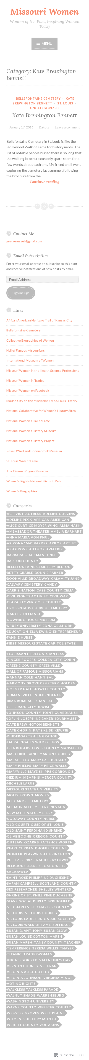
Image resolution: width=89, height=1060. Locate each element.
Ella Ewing (40, 631)
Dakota (44, 127)
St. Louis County (41, 913)
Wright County (22, 1025)
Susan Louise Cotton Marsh (34, 936)
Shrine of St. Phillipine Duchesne (39, 895)
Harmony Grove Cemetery (33, 683)
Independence (47, 695)
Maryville (16, 771)
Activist (15, 514)
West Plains (53, 1013)
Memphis (31, 777)
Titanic (14, 954)
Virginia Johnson (24, 978)
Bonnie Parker (49, 573)
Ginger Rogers (21, 660)
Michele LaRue (20, 783)
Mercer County (57, 777)
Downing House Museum (31, 620)
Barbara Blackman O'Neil (32, 555)
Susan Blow (55, 930)
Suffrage (61, 925)
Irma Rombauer (22, 701)
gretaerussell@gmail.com (24, 241)
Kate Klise (43, 730)
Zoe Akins (49, 1025)
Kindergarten (21, 736)
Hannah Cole (20, 677)
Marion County (55, 754)
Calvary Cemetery (25, 584)
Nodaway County (24, 819)
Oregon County (49, 836)
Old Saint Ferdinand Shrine (34, 830)
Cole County (48, 602)
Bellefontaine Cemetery (38, 98)
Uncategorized (44, 108)
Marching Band (22, 754)
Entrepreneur (67, 631)
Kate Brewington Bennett (44, 115)
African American (51, 520)
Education (17, 631)
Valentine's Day (55, 960)
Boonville (17, 578)
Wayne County (21, 1007)
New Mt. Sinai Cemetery (30, 813)
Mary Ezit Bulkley (48, 760)
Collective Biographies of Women (30, 340)
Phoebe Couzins (51, 848)
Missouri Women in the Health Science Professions (42, 370)
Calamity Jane (65, 578)
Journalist (66, 718)
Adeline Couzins (59, 514)
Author (37, 549)
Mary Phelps (19, 766)
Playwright (36, 854)
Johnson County (24, 713)
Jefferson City (21, 707)
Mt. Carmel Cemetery (27, 801)
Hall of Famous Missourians (25, 350)
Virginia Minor (58, 978)
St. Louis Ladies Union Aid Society (40, 919)
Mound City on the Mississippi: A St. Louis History (41, 401)
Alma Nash (70, 525)
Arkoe (55, 543)
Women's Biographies (21, 491)
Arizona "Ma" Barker (27, 543)
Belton (64, 567)
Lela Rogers (18, 748)
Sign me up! (21, 293)
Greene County (22, 665)
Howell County (49, 689)
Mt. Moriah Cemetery (28, 807)
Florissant (18, 654)
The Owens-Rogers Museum (27, 471)
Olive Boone (19, 836)
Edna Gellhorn (58, 626)
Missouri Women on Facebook (27, 390)
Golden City (49, 660)
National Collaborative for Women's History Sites (41, 411)
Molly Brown (20, 795)
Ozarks (31, 842)
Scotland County (58, 883)
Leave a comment (67, 127)
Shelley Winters (55, 889)
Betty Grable (20, 573)
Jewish (44, 707)
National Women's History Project (30, 441)
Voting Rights (21, 983)
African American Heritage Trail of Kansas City (39, 320)
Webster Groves (23, 1013)
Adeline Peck (19, 520)
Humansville (19, 695)
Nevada (57, 807)
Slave (12, 901)
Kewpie (61, 730)
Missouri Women (44, 11)
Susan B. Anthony (24, 930)
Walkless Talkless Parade (32, 989)
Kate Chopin (19, 730)
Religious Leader (23, 866)
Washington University (30, 1001)
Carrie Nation (21, 590)
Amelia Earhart (66, 531)
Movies (42, 795)
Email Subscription (30, 255)
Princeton (59, 854)
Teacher (72, 942)
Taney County (48, 942)
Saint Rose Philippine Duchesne (38, 877)
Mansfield (71, 748)
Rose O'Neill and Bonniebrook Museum (34, 451)
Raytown (59, 860)
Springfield (59, 901)
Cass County (49, 590)
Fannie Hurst (20, 637)
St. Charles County (50, 907)
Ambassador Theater (28, 531)
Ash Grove (17, 549)
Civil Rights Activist (27, 596)
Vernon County (23, 966)
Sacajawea (18, 872)
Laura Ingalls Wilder (28, 742)
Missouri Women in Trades (25, 380)
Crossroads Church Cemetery (37, 608)
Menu (46, 43)
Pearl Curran (20, 848)
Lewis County (45, 748)
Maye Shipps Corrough (50, 771)
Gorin (69, 660)
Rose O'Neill (53, 866)
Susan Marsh (19, 942)
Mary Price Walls (50, 766)
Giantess (55, 654)
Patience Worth (56, 842)
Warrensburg (50, 995)
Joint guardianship (62, 713)
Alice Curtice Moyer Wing (32, 525)
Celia (69, 590)
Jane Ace (47, 701)
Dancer (14, 614)
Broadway (39, 578)
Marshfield (18, 760)
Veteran (48, 966)
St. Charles (18, 907)
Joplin (13, 718)
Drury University (24, 626)
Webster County (54, 1007)
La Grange (47, 736)
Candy (50, 584)
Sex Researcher (22, 889)
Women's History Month (31, 1019)
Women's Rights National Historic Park (33, 481)
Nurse (49, 819)
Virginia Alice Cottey (28, 972)
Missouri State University (32, 789)
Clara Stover (20, 602)
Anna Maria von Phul (28, 537)
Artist (69, 543)
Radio (42, 860)
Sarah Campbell (22, 883)
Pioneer (14, 854)
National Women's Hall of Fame (28, 421)
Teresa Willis (45, 948)
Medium (14, 777)
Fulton (37, 654)
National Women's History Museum (31, 431)
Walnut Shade (21, 995)
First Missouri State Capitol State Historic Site (41, 643)
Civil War (59, 596)
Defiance (32, 614)
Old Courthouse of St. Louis (35, 824)
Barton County (22, 561)
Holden (68, 683)
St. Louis (65, 103)
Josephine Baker (37, 718)
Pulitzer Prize (21, 860)
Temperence (19, 948)
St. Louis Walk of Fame (22, 461)
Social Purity (32, 901)
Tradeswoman (37, 954)
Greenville (49, 665)
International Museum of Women (30, 360)
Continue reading (32, 182)
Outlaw (15, 842)
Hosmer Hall (19, 689)
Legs (54, 742)
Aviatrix (54, 549)
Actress (33, 514)
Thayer (67, 948)
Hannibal (44, 677)
